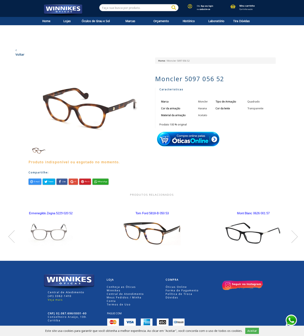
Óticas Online (176, 287)
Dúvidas (172, 297)
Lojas (67, 21)
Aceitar (252, 331)
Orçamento (161, 21)
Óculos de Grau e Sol (96, 21)
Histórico (189, 21)
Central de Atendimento (125, 294)
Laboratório (216, 21)
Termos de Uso (119, 304)
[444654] (173, 7)
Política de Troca (179, 294)
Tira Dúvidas (241, 21)
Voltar (20, 54)
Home (46, 21)
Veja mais (55, 299)
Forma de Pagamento (182, 290)
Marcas (130, 21)
